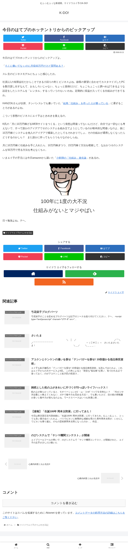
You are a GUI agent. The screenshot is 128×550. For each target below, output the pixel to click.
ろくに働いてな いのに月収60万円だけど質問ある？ (34, 65)
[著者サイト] (33, 273)
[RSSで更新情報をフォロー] (64, 281)
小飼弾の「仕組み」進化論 (71, 157)
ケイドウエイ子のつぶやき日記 (19, 233)
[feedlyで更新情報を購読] (94, 273)
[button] (118, 365)
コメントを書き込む (64, 503)
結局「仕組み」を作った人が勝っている (85, 103)
